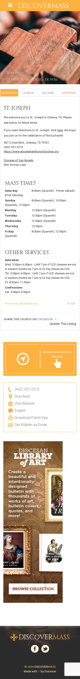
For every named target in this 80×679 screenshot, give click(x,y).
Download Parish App (31, 418)
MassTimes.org (29, 303)
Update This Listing (63, 324)
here (60, 130)
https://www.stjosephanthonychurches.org (31, 151)
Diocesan (50, 671)
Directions (22, 396)
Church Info (9, 93)
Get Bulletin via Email (31, 425)
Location (28, 93)
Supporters (68, 93)
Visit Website (25, 403)
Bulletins (48, 93)
